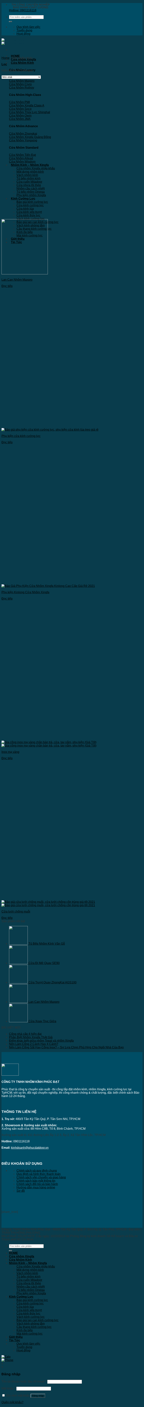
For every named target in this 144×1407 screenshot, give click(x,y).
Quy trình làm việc (28, 27)
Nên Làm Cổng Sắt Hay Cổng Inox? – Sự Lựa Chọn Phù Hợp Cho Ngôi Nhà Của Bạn (66, 1047)
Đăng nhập (38, 1395)
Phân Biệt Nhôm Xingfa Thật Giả (30, 1037)
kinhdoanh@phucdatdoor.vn (30, 1147)
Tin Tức (14, 1340)
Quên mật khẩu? (12, 1402)
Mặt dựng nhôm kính (30, 171)
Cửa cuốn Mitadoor (29, 181)
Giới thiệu (16, 1337)
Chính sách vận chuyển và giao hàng (41, 1177)
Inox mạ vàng (10, 751)
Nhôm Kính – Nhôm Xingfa (30, 165)
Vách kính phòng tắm (30, 1323)
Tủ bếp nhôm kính (28, 178)
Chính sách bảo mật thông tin (35, 1180)
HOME (15, 56)
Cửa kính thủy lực (28, 215)
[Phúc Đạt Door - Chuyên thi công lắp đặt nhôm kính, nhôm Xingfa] (13, 41)
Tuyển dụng (24, 30)
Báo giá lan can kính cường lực (37, 1320)
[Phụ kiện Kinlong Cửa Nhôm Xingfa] (48, 585)
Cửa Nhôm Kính (22, 62)
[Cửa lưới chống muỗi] (48, 903)
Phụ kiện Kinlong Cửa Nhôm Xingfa (25, 592)
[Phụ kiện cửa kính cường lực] (50, 429)
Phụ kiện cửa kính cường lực (21, 436)
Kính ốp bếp (24, 1330)
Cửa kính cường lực (30, 205)
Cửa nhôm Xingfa (21, 1256)
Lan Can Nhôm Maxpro (17, 279)
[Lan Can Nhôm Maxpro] (25, 273)
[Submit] (10, 21)
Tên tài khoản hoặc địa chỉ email (24, 1381)
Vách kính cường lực (30, 218)
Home (6, 57)
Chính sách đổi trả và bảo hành (37, 1184)
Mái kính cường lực (29, 1333)
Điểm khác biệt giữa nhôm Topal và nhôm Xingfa (41, 1040)
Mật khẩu (9, 1388)
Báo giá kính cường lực (32, 201)
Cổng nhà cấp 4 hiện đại (25, 1033)
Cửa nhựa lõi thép (28, 185)
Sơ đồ (20, 1190)
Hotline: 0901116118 (22, 10)
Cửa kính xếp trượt (29, 212)
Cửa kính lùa (25, 208)
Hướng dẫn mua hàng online (35, 1187)
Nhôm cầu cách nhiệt (30, 188)
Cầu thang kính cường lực (34, 1326)
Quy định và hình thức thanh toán (38, 1174)
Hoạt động (23, 33)
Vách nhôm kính (27, 175)
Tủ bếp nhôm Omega (30, 191)
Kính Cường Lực (23, 198)
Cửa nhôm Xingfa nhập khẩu (35, 168)
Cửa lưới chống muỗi (16, 911)
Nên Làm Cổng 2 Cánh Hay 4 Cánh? (33, 1044)
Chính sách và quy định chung (36, 1170)
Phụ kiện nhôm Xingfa (31, 195)
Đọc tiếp (7, 286)
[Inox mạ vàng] (49, 744)
